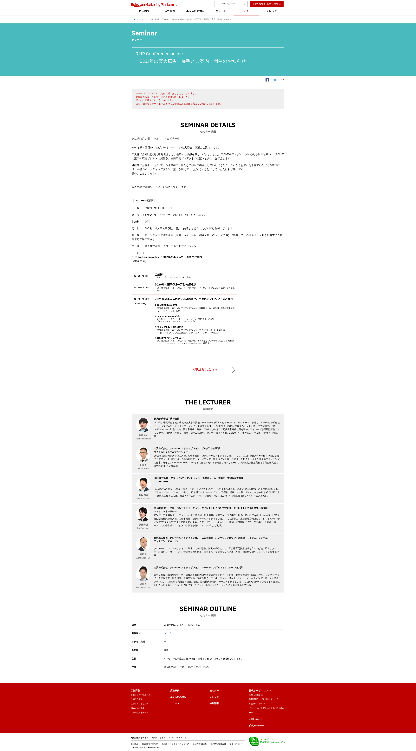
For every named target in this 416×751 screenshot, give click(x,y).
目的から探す (137, 699)
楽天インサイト (158, 738)
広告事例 (174, 691)
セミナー (214, 691)
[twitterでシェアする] (275, 80)
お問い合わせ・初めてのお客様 (267, 4)
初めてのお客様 (137, 708)
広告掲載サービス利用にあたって (263, 699)
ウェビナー (169, 633)
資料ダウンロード (229, 4)
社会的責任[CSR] (200, 744)
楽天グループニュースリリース (175, 744)
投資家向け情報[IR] (150, 744)
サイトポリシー (236, 744)
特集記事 (214, 704)
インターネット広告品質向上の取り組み (266, 708)
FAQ (251, 713)
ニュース (174, 704)
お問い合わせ (256, 719)
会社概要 (135, 744)
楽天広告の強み (178, 697)
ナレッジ (214, 697)
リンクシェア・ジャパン (179, 738)
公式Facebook (256, 726)
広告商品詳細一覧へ (139, 713)
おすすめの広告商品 (141, 695)
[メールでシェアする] (282, 80)
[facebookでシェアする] (267, 80)
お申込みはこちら (205, 369)
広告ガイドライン (257, 704)
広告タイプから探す (139, 704)
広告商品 (135, 691)
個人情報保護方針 (218, 744)
